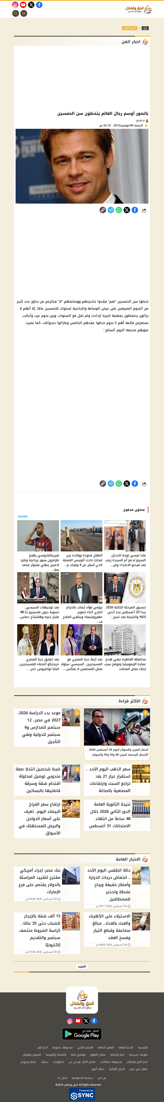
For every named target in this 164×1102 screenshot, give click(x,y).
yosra (141, 120)
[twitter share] (127, 210)
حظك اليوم (97, 1069)
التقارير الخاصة (106, 1047)
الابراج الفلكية (117, 1069)
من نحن (102, 1078)
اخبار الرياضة (117, 1054)
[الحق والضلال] (145, 28)
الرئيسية (143, 1047)
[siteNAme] (139, 9)
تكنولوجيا (58, 1062)
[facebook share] (135, 210)
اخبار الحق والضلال (137, 1062)
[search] (15, 13)
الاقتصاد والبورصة (56, 1054)
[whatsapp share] (119, 210)
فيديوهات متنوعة (62, 1047)
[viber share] (111, 210)
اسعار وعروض (28, 1062)
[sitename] (82, 1000)
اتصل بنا (62, 1078)
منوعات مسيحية (138, 1054)
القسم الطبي (85, 1047)
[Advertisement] (82, 78)
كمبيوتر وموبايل (32, 1054)
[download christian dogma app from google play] (82, 1034)
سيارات (44, 1062)
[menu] (23, 13)
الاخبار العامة (126, 1047)
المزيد (82, 966)
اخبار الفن (130, 28)
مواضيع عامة (78, 1054)
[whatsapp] (103, 210)
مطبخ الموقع (98, 1054)
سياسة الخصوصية (82, 1078)
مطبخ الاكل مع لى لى (82, 1062)
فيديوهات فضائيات (111, 1062)
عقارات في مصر (139, 1069)
